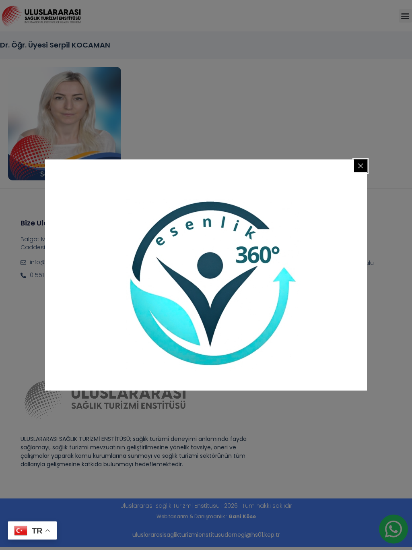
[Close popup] (360, 165)
